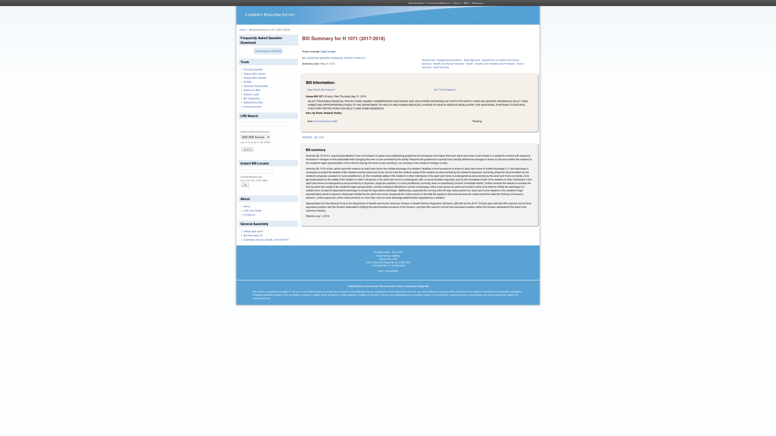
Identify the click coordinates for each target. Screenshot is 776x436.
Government (428, 60)
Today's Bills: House (255, 73)
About (247, 206)
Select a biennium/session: (255, 131)
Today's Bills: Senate (255, 77)
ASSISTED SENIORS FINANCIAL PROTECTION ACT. (336, 58)
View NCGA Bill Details (321, 89)
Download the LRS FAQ (268, 51)
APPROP (307, 137)
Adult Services (441, 67)
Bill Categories (252, 98)
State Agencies (472, 60)
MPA (466, 3)
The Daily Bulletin (253, 69)
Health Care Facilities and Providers (495, 63)
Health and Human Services (448, 63)
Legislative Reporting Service (270, 14)
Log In (381, 270)
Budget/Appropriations (449, 60)
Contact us (249, 214)
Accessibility (392, 270)
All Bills (248, 81)
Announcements (252, 106)
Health (469, 63)
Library (456, 3)
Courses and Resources (438, 3)
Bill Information (253, 235)
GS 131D (319, 137)
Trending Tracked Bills (256, 86)
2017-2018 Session (445, 89)
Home (242, 29)
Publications (477, 3)
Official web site (253, 231)
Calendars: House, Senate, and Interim (266, 239)
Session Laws (251, 94)
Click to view (328, 51)
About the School (416, 3)
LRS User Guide (252, 210)
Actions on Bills (252, 90)
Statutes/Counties (253, 102)
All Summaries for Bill (325, 121)
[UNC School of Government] (334, 3)
